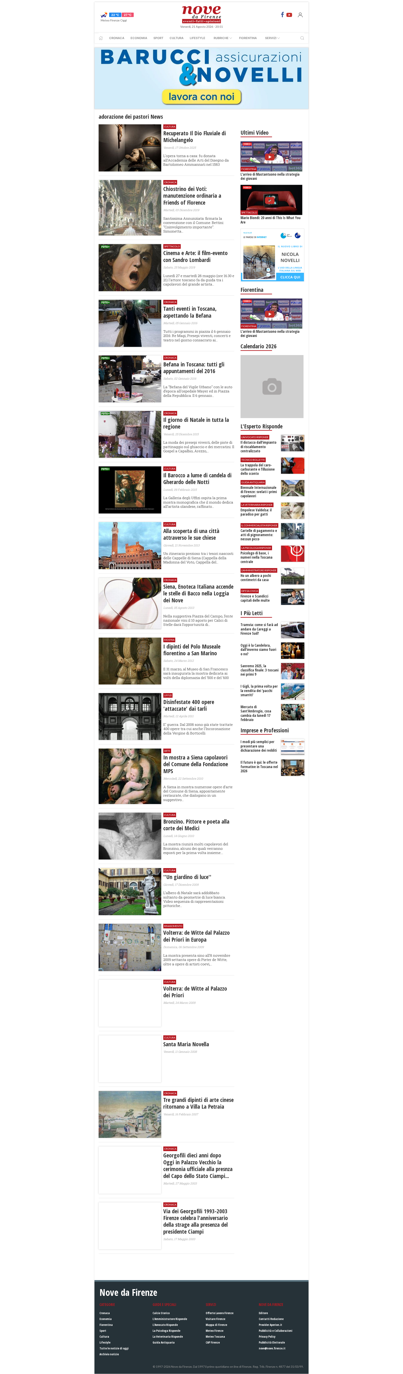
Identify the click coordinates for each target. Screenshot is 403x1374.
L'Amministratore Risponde (170, 1319)
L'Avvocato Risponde (165, 1325)
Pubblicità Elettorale (272, 1342)
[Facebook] (282, 15)
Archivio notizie (109, 1354)
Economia (139, 38)
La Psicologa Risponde (166, 1331)
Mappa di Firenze (216, 1325)
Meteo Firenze (214, 1331)
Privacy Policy (267, 1336)
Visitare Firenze (215, 1319)
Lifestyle (197, 38)
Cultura (176, 38)
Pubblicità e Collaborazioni (275, 1331)
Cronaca (116, 38)
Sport (158, 38)
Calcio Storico (161, 1313)
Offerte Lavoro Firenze (219, 1313)
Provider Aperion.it (270, 1325)
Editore (263, 1313)
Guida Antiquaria (164, 1342)
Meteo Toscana (215, 1336)
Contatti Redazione (271, 1319)
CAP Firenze (213, 1342)
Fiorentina (248, 38)
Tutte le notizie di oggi (114, 1348)
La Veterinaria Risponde (168, 1336)
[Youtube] (289, 15)
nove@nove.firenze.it (272, 1348)
